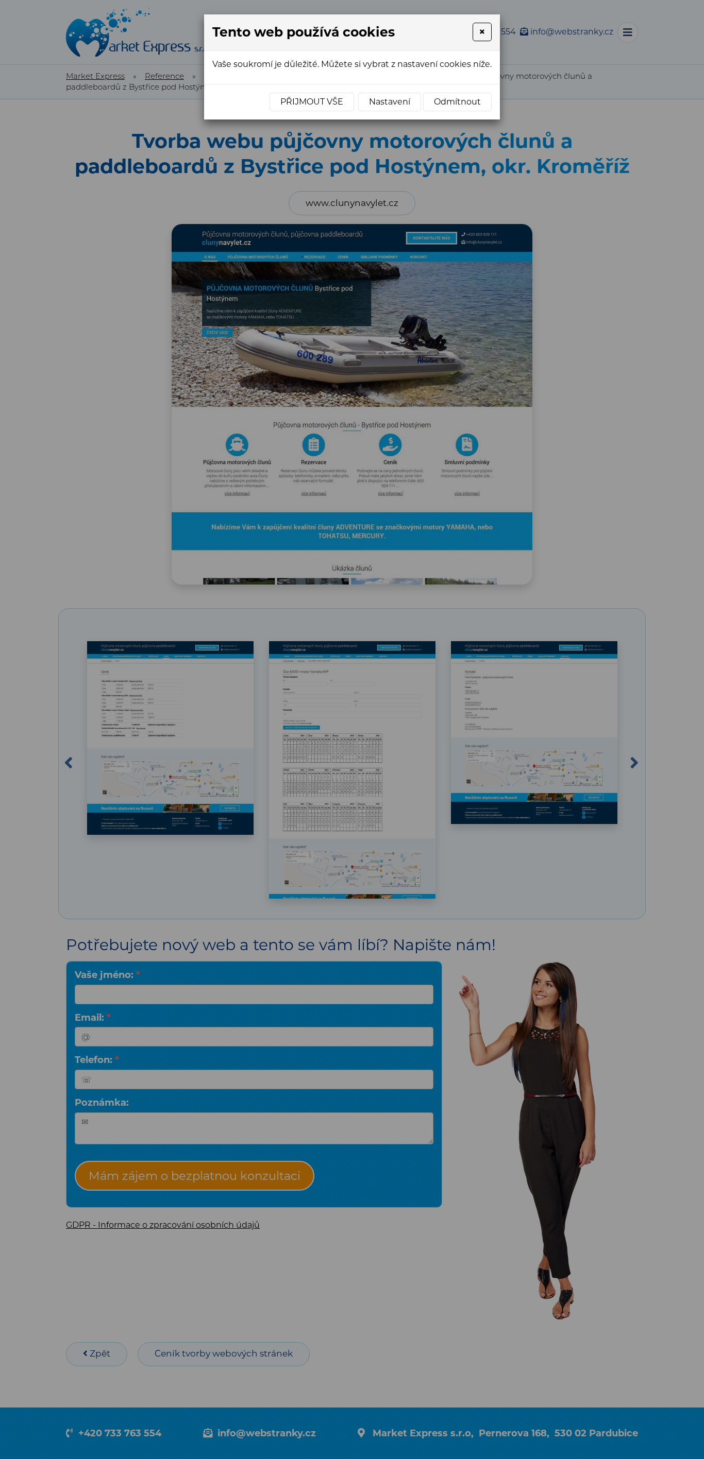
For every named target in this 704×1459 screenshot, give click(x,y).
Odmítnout (457, 102)
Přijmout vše (311, 102)
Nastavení (389, 102)
